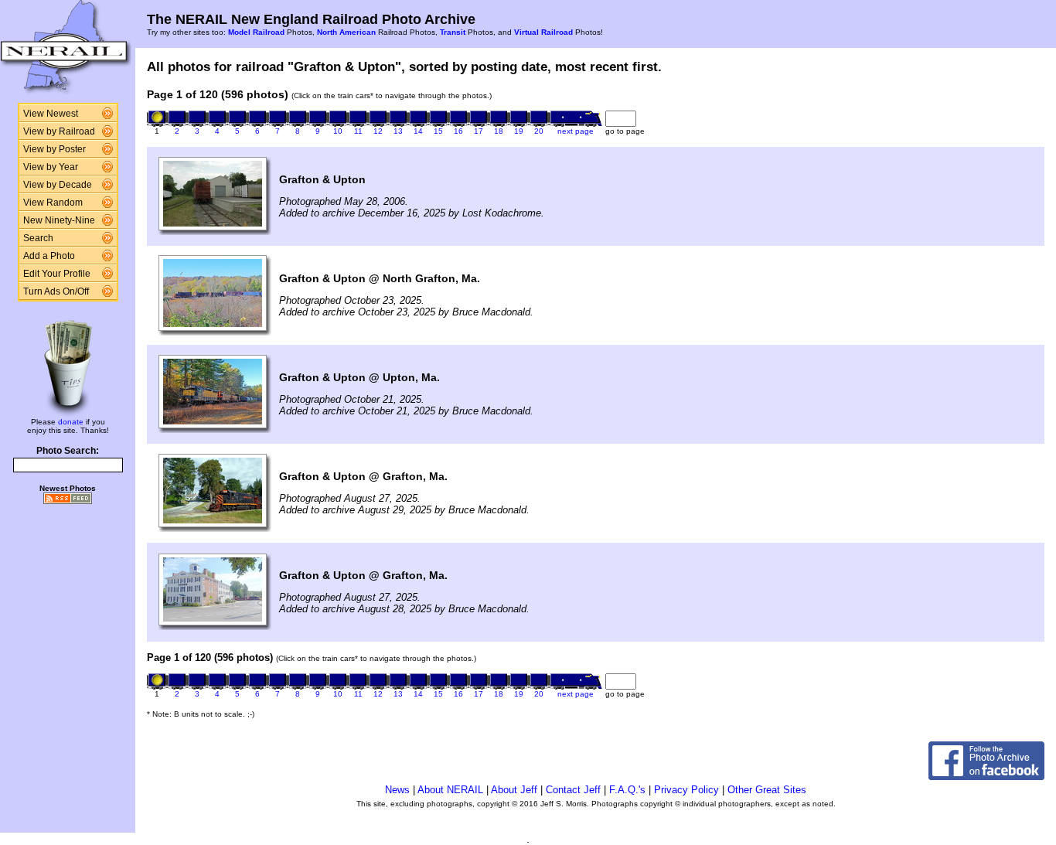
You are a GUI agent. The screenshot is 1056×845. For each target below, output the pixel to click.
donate (70, 421)
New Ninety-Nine (59, 220)
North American (346, 32)
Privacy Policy (686, 790)
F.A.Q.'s (627, 790)
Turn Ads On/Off (56, 291)
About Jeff (514, 790)
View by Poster (54, 149)
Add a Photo (49, 256)
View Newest (50, 113)
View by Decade (57, 184)
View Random (53, 202)
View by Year (50, 167)
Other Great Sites (766, 790)
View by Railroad (59, 131)
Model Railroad (256, 32)
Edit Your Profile (56, 273)
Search (38, 238)
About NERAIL (450, 790)
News (397, 790)
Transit (452, 32)
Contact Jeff (573, 790)
